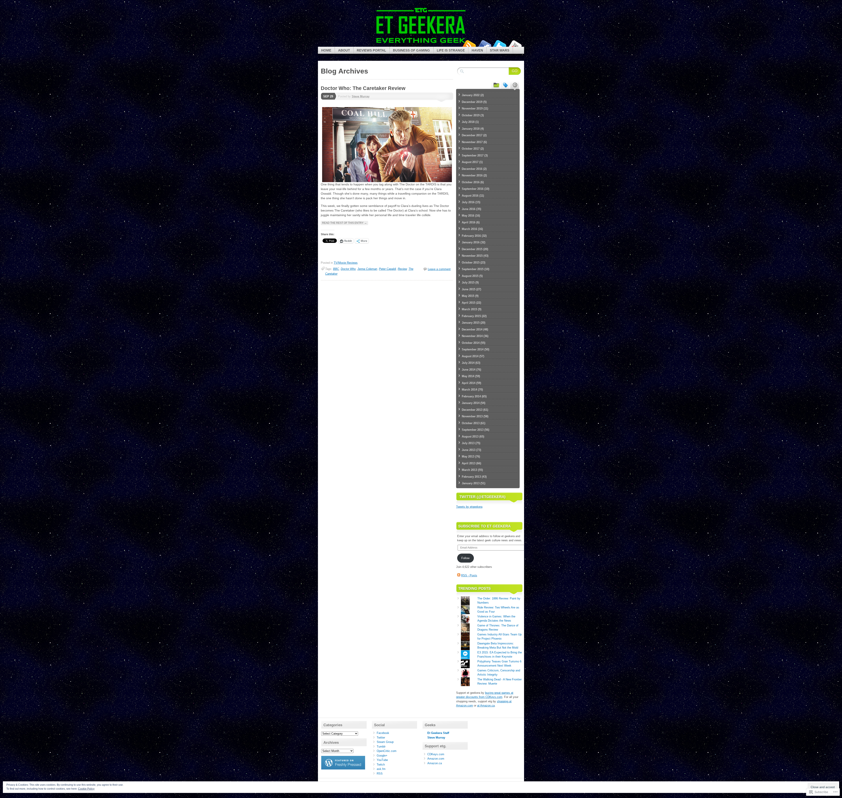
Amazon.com (435, 758)
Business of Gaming (411, 50)
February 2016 (471, 235)
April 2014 (468, 383)
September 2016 (472, 188)
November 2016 (472, 175)
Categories (495, 84)
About (344, 50)
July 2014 (468, 362)
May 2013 (468, 456)
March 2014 (469, 389)
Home (326, 50)
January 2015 (471, 322)
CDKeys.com (435, 754)
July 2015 (468, 282)
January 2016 (471, 242)
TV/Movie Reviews (346, 262)
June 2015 (468, 289)
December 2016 (472, 168)
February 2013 (471, 476)
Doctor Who (348, 269)
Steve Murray (360, 96)
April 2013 (468, 463)
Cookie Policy (86, 788)
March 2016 (469, 229)
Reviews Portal (371, 50)
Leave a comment (439, 269)
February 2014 (471, 396)
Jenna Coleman (367, 269)
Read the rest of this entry (344, 222)
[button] (387, 144)
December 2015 (472, 249)
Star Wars (499, 50)
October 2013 (471, 423)
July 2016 (468, 202)
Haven (477, 50)
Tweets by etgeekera (469, 506)
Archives (514, 84)
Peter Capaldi (387, 269)
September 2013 (472, 429)
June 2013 (468, 450)
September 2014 (472, 349)
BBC (336, 269)
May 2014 (468, 376)
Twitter (499, 45)
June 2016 (468, 209)
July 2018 (468, 122)
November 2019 (472, 108)
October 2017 (471, 148)
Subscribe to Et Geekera (484, 526)
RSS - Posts (469, 575)
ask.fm (381, 769)
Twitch (381, 764)
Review (402, 269)
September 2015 (472, 269)
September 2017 (472, 155)
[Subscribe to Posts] (458, 575)
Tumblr (381, 746)
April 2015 (468, 302)
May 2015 (468, 296)
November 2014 (472, 336)
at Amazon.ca (486, 705)
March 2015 (469, 309)
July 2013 (468, 443)
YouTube (515, 45)
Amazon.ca (434, 763)
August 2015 (470, 276)
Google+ (382, 755)
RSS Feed (469, 45)
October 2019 (471, 115)
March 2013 (469, 470)
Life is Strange (451, 50)
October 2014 (471, 342)
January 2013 (471, 483)
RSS (380, 773)
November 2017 (472, 142)
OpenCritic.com (386, 751)
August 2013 (470, 436)
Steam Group (385, 742)
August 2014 (470, 356)
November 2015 (472, 255)
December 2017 (472, 135)
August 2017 (470, 162)
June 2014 (468, 369)
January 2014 (471, 403)
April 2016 (468, 222)
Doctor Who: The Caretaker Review (363, 88)
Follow (465, 558)
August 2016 (470, 195)
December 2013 (472, 409)
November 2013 (472, 416)
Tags (505, 84)
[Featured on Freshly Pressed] (343, 768)
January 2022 (471, 95)
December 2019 (472, 102)
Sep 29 (328, 96)
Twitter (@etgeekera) (482, 497)
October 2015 (471, 262)
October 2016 (471, 182)
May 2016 (468, 215)
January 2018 (471, 128)
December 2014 (472, 329)
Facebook (484, 45)
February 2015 (471, 316)
